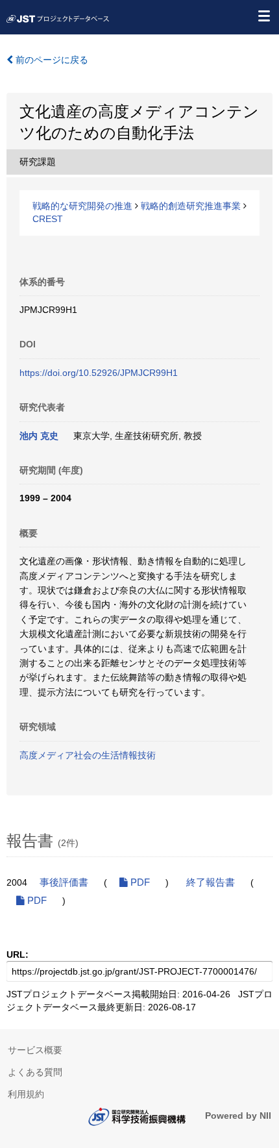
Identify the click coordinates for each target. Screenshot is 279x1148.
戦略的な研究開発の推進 (82, 206)
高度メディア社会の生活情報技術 (87, 755)
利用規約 (26, 1094)
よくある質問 (35, 1072)
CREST (47, 219)
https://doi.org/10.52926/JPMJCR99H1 (98, 373)
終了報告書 (210, 882)
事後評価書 (64, 882)
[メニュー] (263, 15)
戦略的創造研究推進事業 (191, 206)
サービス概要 (35, 1050)
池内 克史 (38, 435)
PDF (139, 882)
